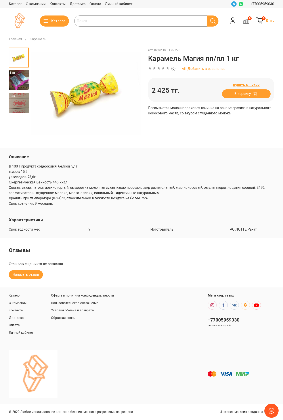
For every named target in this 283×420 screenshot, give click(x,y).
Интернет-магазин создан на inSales (247, 412)
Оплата (95, 4)
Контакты (58, 4)
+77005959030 (262, 4)
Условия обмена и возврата (72, 310)
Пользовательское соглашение (74, 303)
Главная (15, 39)
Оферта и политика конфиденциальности (82, 295)
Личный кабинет (118, 4)
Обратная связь (63, 318)
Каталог (15, 4)
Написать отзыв (26, 274)
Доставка (78, 4)
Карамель (38, 39)
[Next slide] (132, 93)
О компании (36, 4)
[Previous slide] (39, 93)
